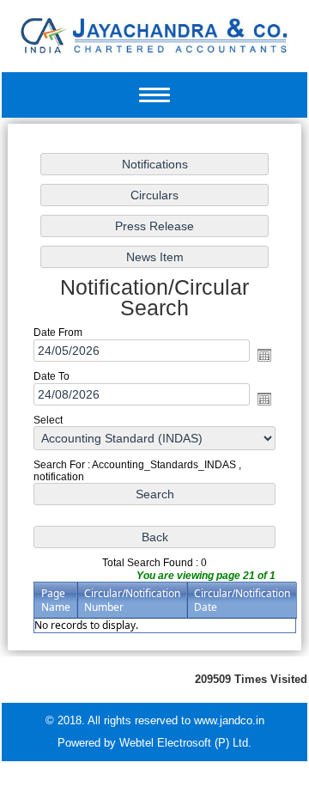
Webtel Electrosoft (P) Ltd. (185, 742)
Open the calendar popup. (264, 354)
